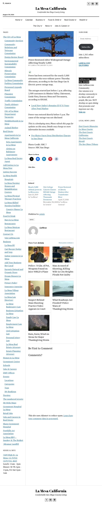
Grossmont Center (11, 361)
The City (36, 25)
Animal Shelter (11, 127)
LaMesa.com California (84, 64)
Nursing (6, 395)
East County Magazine (88, 126)
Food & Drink (53, 19)
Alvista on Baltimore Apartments (11, 151)
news (31, 219)
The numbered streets (13, 399)
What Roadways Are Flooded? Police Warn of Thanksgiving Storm (62, 304)
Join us (82, 112)
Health (82, 19)
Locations (9, 380)
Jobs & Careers (61, 25)
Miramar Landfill (11, 444)
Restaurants (10, 223)
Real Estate (69, 19)
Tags (7, 387)
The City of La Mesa (12, 36)
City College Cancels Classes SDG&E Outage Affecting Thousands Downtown (49, 193)
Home (17, 19)
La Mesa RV (10, 245)
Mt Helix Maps (9, 402)
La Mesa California (51, 8)
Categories (9, 384)
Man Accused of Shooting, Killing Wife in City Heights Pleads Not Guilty (62, 270)
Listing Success (10, 171)
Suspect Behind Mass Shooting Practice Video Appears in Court (36, 304)
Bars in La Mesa (12, 219)
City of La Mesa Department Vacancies (11, 114)
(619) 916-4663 (10, 461)
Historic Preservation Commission (10, 73)
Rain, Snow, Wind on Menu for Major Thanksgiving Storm (38, 336)
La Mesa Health (10, 175)
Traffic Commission (13, 100)
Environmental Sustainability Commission (11, 63)
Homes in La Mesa (11, 357)
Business (39, 19)
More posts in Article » (66, 243)
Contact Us (8, 234)
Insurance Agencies (13, 286)
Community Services (14, 40)
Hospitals (9, 179)
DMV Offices (8, 372)
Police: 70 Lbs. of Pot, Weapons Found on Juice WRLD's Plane (38, 268)
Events (6, 376)
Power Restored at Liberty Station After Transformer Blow (64, 192)
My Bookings (10, 391)
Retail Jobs (8, 413)
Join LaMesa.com (12, 237)
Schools (6, 365)
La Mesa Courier (86, 129)
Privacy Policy (11, 282)
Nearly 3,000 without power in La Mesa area (34, 189)
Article (42, 214)
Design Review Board (14, 57)
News (47, 25)
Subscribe (86, 47)
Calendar (29, 19)
